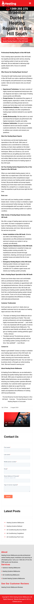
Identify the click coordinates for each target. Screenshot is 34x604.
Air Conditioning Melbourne (11, 575)
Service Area (11, 39)
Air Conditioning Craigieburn (15, 533)
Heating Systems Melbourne (15, 522)
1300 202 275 (19, 8)
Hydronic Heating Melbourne (11, 568)
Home (4, 39)
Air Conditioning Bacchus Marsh (16, 530)
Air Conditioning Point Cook (15, 537)
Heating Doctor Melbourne (21, 597)
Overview (12, 399)
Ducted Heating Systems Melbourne (14, 578)
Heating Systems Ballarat (14, 526)
